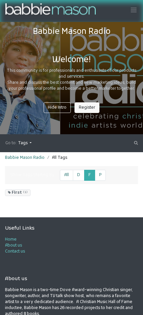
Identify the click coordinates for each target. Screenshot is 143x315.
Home (11, 239)
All (66, 175)
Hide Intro (57, 107)
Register (87, 107)
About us (13, 245)
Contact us (15, 251)
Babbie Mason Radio (25, 157)
